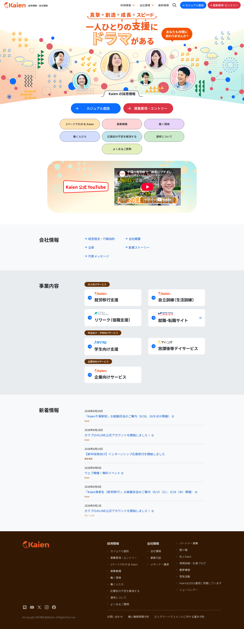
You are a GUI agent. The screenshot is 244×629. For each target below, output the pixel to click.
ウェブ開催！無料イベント (102, 473)
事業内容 (155, 558)
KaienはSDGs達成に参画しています (200, 583)
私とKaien (185, 556)
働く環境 (164, 124)
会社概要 (135, 238)
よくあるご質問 (122, 149)
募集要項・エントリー (225, 5)
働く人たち (79, 136)
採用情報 (125, 5)
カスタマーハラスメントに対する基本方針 (179, 617)
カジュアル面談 (194, 5)
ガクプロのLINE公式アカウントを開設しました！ (117, 435)
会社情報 (145, 5)
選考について (164, 136)
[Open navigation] (174, 5)
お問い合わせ (115, 617)
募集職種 (122, 124)
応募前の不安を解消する (122, 136)
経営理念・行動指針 (101, 238)
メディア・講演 (159, 564)
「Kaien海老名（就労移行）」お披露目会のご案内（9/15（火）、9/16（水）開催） (139, 492)
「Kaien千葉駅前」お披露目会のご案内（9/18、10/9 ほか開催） (127, 416)
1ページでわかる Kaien (123, 564)
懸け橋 (183, 550)
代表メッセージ (98, 256)
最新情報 (163, 5)
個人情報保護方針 (138, 617)
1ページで (80, 124)
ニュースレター (188, 590)
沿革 (91, 247)
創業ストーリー (139, 247)
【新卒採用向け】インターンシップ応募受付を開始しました (124, 454)
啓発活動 (184, 576)
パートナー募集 (188, 543)
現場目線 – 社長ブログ (192, 563)
